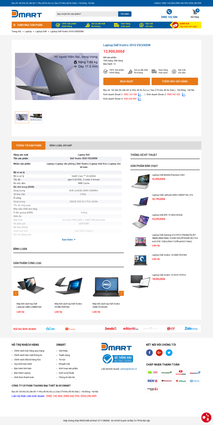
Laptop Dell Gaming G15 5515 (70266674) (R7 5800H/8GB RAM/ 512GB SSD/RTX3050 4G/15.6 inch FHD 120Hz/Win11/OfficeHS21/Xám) (175, 238)
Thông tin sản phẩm (28, 145)
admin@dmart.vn (128, 369)
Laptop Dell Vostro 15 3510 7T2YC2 (169, 275)
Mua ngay (126, 81)
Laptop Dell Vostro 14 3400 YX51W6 (169, 255)
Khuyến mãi (64, 364)
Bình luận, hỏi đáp (61, 145)
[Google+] (159, 352)
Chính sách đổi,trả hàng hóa (27, 359)
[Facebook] (149, 352)
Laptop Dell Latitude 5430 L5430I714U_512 (172, 195)
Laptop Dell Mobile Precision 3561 (168, 175)
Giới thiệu (63, 351)
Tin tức (62, 359)
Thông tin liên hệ (67, 377)
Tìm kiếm (125, 14)
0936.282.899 (130, 99)
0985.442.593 (173, 94)
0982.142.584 (130, 94)
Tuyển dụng (64, 355)
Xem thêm (67, 239)
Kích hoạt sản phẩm (68, 368)
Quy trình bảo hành (23, 364)
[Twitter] (169, 352)
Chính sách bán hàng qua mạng (29, 351)
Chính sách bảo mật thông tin (28, 355)
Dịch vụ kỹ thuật (66, 373)
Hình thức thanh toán (24, 377)
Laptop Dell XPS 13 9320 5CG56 (167, 215)
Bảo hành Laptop (22, 373)
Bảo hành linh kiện (22, 368)
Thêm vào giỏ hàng (175, 81)
